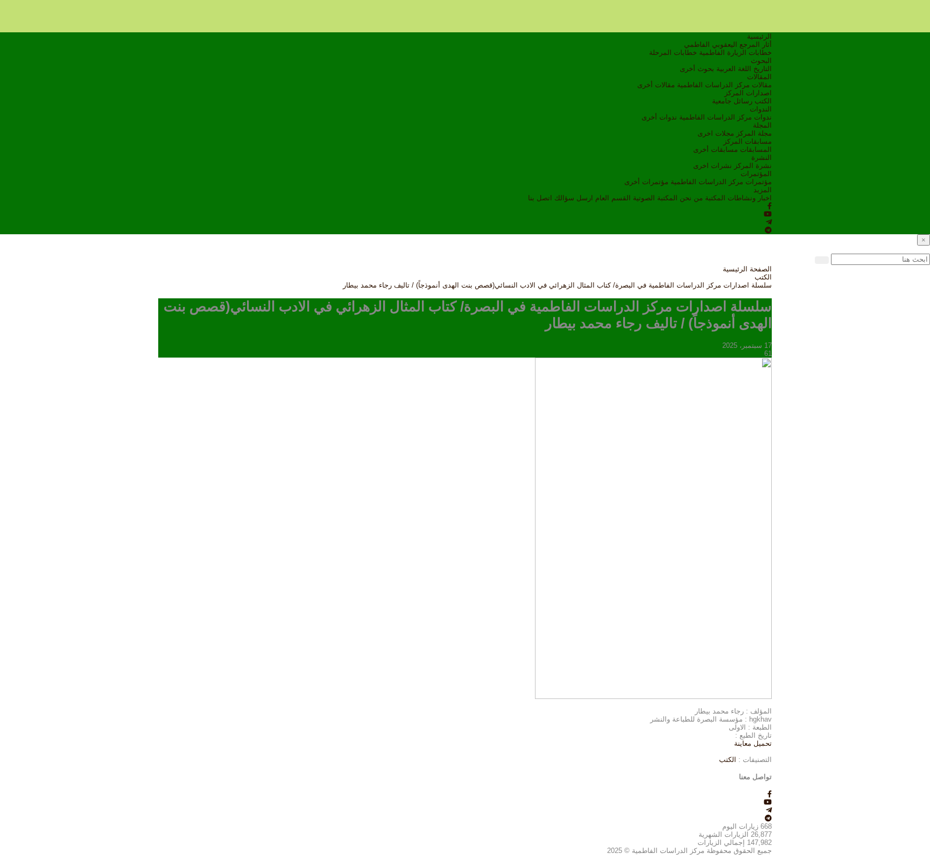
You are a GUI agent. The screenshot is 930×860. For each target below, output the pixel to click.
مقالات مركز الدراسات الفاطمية (724, 85)
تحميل (761, 743)
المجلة (762, 125)
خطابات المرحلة (673, 52)
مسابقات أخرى (715, 149)
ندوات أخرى (659, 117)
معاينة (742, 743)
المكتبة (715, 198)
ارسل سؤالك (573, 198)
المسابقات (756, 149)
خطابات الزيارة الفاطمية (735, 52)
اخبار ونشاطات (750, 198)
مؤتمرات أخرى (646, 182)
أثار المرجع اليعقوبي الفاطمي (728, 44)
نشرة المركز (753, 166)
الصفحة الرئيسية (747, 269)
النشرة (761, 157)
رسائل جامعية (732, 101)
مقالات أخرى (656, 85)
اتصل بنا (540, 198)
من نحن (691, 198)
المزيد (762, 190)
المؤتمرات (756, 174)
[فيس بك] (769, 206)
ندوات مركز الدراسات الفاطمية (725, 117)
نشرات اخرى (712, 166)
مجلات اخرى (716, 133)
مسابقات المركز (747, 141)
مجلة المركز (754, 133)
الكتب (763, 101)
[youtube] (768, 214)
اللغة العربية (733, 69)
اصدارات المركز (748, 93)
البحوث (761, 61)
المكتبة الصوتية (655, 198)
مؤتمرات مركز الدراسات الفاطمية (721, 182)
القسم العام (613, 198)
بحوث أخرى (697, 69)
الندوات (761, 109)
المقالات (759, 77)
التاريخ (762, 69)
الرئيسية (759, 36)
